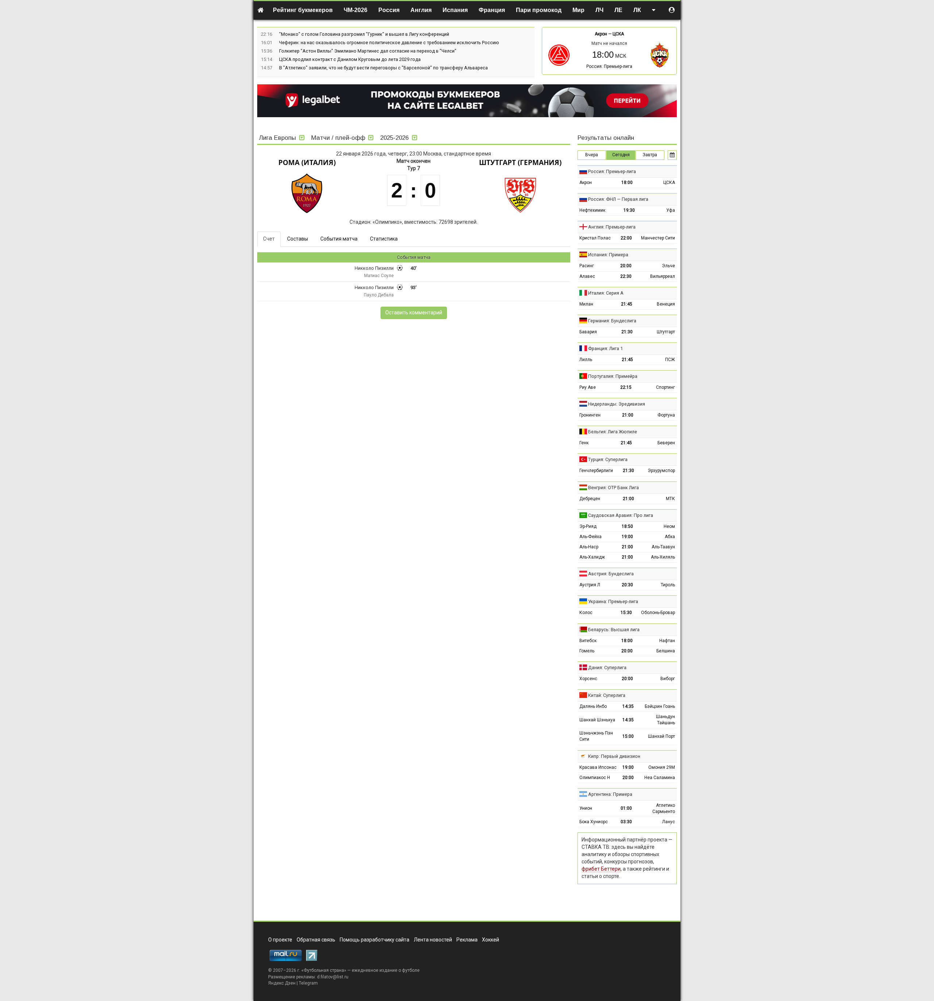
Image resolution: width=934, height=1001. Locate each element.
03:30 (626, 821)
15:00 (628, 736)
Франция (492, 10)
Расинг (586, 265)
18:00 (627, 182)
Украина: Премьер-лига (613, 601)
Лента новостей (433, 940)
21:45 (626, 304)
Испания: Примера (608, 254)
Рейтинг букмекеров (303, 10)
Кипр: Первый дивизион (614, 756)
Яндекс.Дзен (282, 983)
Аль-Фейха (590, 536)
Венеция (666, 304)
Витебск (588, 640)
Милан (586, 304)
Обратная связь (316, 940)
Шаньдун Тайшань (665, 719)
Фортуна (666, 415)
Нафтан (667, 640)
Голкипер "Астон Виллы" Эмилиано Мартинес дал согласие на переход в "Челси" (367, 51)
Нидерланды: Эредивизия (616, 404)
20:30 (627, 584)
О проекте (280, 940)
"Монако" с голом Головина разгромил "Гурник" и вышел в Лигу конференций (364, 34)
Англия (421, 10)
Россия (389, 10)
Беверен (666, 442)
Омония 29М (661, 767)
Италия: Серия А (606, 293)
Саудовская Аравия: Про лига (620, 515)
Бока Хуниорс (593, 821)
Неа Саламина (659, 777)
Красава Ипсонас (598, 767)
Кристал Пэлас (595, 238)
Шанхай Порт (661, 736)
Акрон (601, 34)
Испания (455, 10)
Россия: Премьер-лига (609, 66)
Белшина (665, 650)
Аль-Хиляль (663, 557)
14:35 (628, 706)
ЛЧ (599, 10)
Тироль (668, 584)
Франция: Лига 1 (605, 348)
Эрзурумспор (661, 470)
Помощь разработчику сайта (374, 940)
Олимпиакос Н (594, 777)
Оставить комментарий (413, 312)
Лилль (585, 359)
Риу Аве (587, 387)
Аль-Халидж (592, 557)
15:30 (626, 612)
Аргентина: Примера (610, 794)
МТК (670, 498)
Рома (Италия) (307, 162)
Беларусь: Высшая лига (614, 629)
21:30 (627, 331)
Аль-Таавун (663, 546)
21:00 (627, 415)
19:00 (627, 536)
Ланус (668, 821)
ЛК (637, 10)
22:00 (626, 238)
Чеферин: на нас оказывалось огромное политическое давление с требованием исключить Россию (389, 42)
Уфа (670, 210)
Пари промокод (538, 10)
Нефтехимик (592, 210)
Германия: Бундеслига (612, 320)
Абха (670, 536)
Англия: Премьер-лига (612, 227)
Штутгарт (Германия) (520, 162)
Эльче (668, 265)
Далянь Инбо (593, 706)
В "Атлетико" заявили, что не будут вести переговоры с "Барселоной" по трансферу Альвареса (383, 67)
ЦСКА (618, 34)
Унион (585, 808)
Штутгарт (666, 331)
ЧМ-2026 (355, 10)
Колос (586, 612)
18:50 (627, 526)
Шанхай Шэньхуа (597, 719)
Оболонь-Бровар (658, 612)
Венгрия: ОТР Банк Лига (613, 487)
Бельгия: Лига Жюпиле (612, 431)
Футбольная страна (324, 970)
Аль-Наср (588, 546)
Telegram (308, 983)
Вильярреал (662, 276)
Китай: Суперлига (606, 695)
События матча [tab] (339, 239)
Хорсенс (588, 678)
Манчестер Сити (658, 238)
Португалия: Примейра (612, 376)
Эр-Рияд (588, 526)
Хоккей (490, 940)
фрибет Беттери (601, 869)
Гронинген (590, 415)
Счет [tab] (269, 239)
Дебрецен (589, 498)
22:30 (626, 276)
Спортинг (665, 387)
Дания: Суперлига (607, 667)
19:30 (629, 210)
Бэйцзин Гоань (660, 706)
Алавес (587, 276)
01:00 (626, 808)
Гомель (586, 650)
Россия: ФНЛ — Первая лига (618, 199)
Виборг (667, 678)
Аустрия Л (589, 584)
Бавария (588, 331)
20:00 (626, 265)
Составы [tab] (297, 239)
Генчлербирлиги (596, 470)
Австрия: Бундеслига (611, 573)
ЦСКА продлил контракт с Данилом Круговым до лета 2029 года (350, 59)
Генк (583, 442)
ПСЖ (670, 359)
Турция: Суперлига (608, 459)
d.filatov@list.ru (332, 976)
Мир (578, 10)
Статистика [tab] (384, 239)
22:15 (626, 387)
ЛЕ (618, 10)
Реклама (467, 940)
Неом (669, 526)
